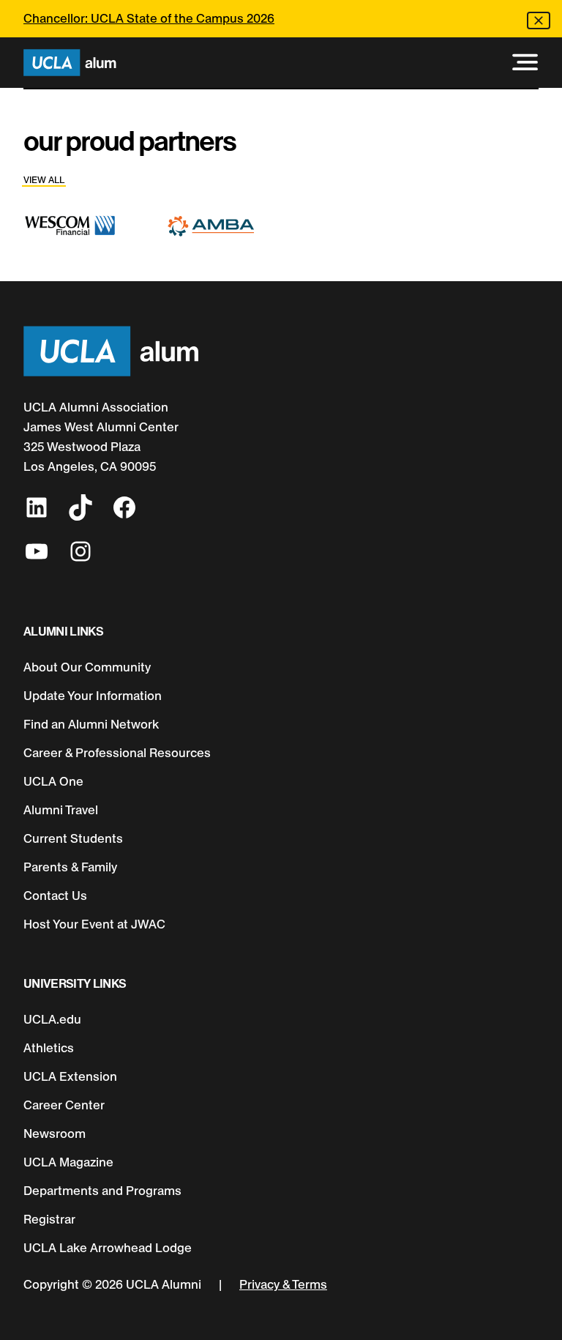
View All (43, 179)
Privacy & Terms (283, 1284)
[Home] (69, 62)
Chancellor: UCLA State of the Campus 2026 (148, 18)
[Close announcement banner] (538, 20)
